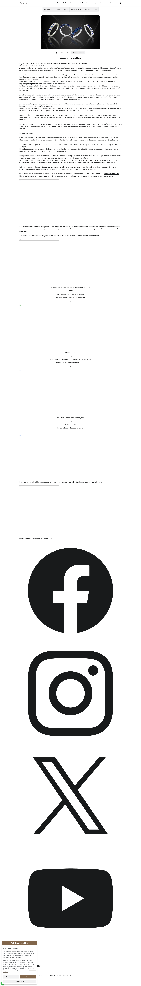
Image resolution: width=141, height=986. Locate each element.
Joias (95, 9)
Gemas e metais (76, 9)
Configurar (18, 981)
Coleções (64, 3)
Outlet (82, 3)
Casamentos (48, 9)
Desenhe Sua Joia (92, 3)
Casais (58, 9)
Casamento (73, 3)
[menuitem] (57, 3)
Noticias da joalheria (77, 53)
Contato (112, 3)
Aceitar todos (28, 977)
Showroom (103, 3)
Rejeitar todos (11, 977)
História (87, 9)
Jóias (57, 3)
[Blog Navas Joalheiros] (26, 3)
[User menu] (121, 3)
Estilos (66, 9)
